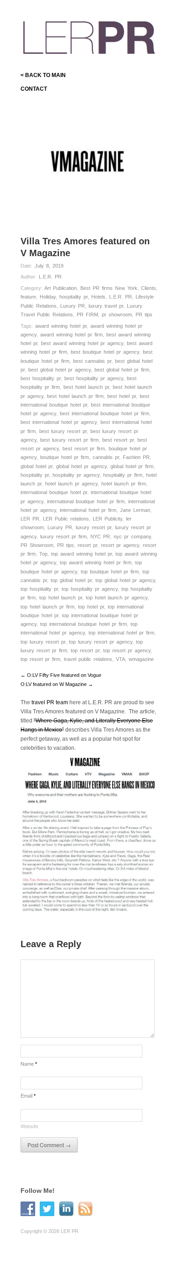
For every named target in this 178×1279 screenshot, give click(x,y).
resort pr (87, 545)
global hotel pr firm (131, 466)
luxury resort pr (93, 527)
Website (29, 1125)
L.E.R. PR (50, 276)
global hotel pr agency (81, 466)
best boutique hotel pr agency (105, 352)
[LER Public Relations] (89, 35)
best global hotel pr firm (121, 369)
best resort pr (118, 440)
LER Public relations (66, 518)
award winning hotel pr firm (71, 334)
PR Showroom (37, 545)
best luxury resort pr (63, 431)
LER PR (30, 518)
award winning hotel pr (61, 326)
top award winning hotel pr (81, 554)
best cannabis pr (92, 361)
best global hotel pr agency (59, 369)
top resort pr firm (40, 659)
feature (28, 296)
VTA (120, 659)
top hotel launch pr (60, 597)
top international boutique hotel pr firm (83, 624)
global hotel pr (36, 466)
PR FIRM (87, 314)
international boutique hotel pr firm (86, 501)
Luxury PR (72, 306)
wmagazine (141, 659)
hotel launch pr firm (123, 483)
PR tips (144, 314)
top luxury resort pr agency (100, 642)
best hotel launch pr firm (75, 396)
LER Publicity (107, 518)
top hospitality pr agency (90, 589)
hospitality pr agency (75, 475)
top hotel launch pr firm (47, 606)
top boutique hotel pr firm (110, 571)
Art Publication (60, 288)
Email (28, 1095)
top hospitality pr (39, 589)
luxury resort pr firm (63, 536)
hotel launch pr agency (71, 483)
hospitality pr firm (122, 475)
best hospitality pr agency (93, 378)
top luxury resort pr (43, 642)
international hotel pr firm (88, 510)
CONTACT (34, 89)
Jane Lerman (135, 510)
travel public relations (88, 659)
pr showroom (117, 314)
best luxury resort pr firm (69, 440)
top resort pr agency (127, 650)
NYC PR (100, 536)
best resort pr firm (84, 448)
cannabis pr (106, 457)
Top (43, 554)
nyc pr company (132, 536)
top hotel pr (91, 606)
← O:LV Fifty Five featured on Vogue (61, 675)
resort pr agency (120, 545)
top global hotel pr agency (125, 580)
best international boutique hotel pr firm (104, 413)
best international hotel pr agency (59, 422)
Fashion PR (136, 457)
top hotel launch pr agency (116, 597)
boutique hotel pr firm (64, 457)
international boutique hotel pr (54, 492)
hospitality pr (73, 296)
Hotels (98, 296)
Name (29, 1063)
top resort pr (85, 650)
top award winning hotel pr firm (95, 562)
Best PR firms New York (108, 288)
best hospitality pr (41, 378)
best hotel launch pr (86, 387)
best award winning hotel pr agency (82, 343)
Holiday (48, 296)
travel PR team (49, 702)
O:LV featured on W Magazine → (57, 684)
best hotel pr (121, 396)
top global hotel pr (71, 580)
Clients (148, 288)
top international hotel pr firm (121, 632)
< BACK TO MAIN (43, 75)
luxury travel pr (106, 306)
